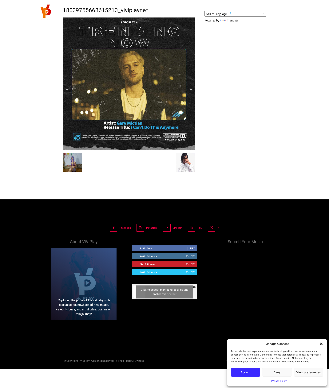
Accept (245, 372)
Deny (277, 372)
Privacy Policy (279, 380)
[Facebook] (113, 228)
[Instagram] (140, 228)
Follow (190, 256)
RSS (200, 228)
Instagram (151, 228)
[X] (211, 228)
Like (192, 248)
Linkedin (177, 228)
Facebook (125, 228)
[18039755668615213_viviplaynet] (129, 148)
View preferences (308, 372)
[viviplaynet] (45, 13)
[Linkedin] (167, 228)
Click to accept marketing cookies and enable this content (164, 292)
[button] (321, 344)
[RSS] (191, 228)
